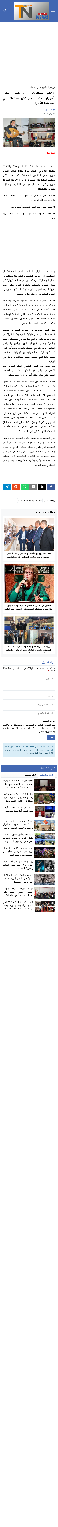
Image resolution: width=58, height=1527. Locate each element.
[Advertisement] (29, 52)
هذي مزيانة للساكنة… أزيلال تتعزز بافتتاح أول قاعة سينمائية (18, 809)
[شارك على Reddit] (15, 486)
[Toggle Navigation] (54, 11)
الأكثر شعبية (30, 775)
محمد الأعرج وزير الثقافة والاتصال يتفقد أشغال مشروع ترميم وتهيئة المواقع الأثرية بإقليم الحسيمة (29, 557)
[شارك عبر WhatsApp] (24, 486)
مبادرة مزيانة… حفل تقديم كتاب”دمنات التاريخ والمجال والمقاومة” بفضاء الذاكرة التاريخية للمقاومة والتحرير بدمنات (18, 826)
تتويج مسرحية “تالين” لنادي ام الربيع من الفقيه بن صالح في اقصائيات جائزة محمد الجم (18, 851)
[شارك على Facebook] (51, 486)
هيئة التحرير (50, 110)
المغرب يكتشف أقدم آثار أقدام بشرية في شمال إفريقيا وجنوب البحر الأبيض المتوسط (18, 878)
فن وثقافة (35, 87)
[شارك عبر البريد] (33, 486)
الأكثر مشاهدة (47, 775)
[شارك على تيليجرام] (7, 486)
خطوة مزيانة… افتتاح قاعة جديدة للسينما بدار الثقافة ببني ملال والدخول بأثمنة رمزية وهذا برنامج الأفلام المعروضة (18, 786)
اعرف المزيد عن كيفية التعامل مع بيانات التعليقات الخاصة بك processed (29, 751)
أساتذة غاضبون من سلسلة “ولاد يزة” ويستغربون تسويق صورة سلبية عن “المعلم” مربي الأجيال (18, 797)
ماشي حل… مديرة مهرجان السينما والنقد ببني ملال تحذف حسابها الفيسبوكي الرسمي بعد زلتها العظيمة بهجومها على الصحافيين (29, 609)
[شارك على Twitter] (42, 486)
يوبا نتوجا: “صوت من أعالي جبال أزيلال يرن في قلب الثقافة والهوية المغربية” (18, 865)
